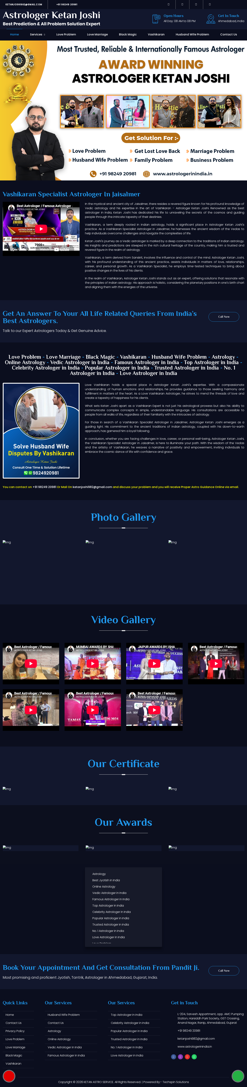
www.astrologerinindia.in (195, 1047)
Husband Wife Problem (192, 34)
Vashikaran (156, 34)
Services (36, 34)
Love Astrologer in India (148, 373)
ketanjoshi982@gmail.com (23, 4)
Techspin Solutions (176, 1082)
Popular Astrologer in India (117, 368)
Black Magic (128, 34)
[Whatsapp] (210, 4)
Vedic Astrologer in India (79, 363)
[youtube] (196, 4)
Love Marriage (97, 34)
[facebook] (168, 4)
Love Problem (66, 34)
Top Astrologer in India (211, 363)
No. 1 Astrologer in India (108, 931)
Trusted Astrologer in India (186, 368)
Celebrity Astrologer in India (46, 368)
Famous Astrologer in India (146, 363)
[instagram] (182, 4)
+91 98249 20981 (66, 4)
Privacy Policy (15, 1031)
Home (14, 34)
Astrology (223, 357)
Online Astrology (25, 363)
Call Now (224, 317)
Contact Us (228, 34)
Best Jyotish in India (106, 880)
